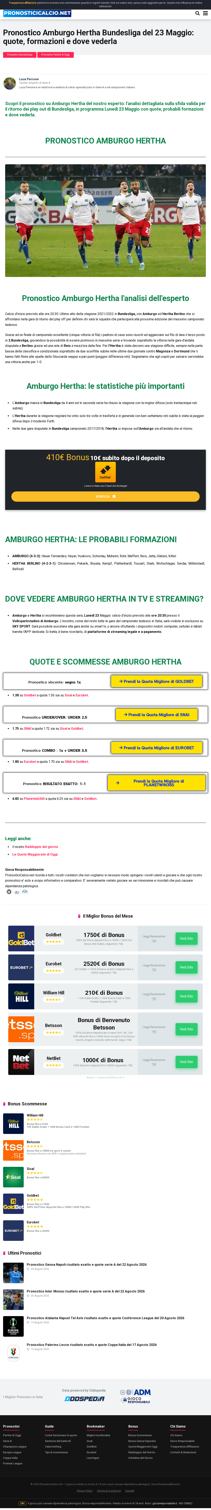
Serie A (7, 1441)
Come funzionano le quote (61, 1435)
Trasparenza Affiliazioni (184, 1446)
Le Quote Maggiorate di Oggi (35, 854)
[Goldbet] (21, 950)
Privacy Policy (85, 1490)
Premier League (12, 1463)
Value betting (53, 1446)
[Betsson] (21, 1041)
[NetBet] (21, 1074)
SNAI (27, 729)
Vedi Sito (186, 938)
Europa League (12, 1452)
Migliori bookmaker (98, 1435)
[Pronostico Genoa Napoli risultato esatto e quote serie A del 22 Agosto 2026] (13, 1282)
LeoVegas (93, 1457)
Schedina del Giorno (140, 1457)
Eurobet (82, 695)
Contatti (129, 1490)
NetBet (54, 1058)
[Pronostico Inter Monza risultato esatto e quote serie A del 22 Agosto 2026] (13, 1309)
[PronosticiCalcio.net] (37, 12)
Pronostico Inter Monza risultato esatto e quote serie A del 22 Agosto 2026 (86, 1291)
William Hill (53, 992)
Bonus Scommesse (140, 1435)
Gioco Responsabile (182, 1441)
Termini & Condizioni (109, 1490)
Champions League (14, 1446)
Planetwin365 (34, 799)
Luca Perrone (29, 79)
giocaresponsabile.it (164, 1503)
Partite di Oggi (12, 1435)
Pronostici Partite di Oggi (55, 54)
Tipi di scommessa (56, 1452)
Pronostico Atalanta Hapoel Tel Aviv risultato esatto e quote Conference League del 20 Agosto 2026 (105, 1318)
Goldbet (30, 695)
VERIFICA (103, 496)
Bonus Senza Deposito (142, 1441)
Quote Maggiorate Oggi (142, 1446)
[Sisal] (13, 1186)
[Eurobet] (21, 979)
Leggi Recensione (154, 936)
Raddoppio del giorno (41, 847)
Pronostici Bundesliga (19, 54)
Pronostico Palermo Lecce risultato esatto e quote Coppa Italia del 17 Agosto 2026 (92, 1345)
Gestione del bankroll (58, 1441)
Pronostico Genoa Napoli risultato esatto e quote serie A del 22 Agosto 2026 (87, 1265)
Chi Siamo (176, 1435)
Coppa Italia (10, 1457)
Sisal (68, 695)
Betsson (53, 1025)
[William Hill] (21, 1008)
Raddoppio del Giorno (141, 1452)
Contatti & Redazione (183, 1452)
